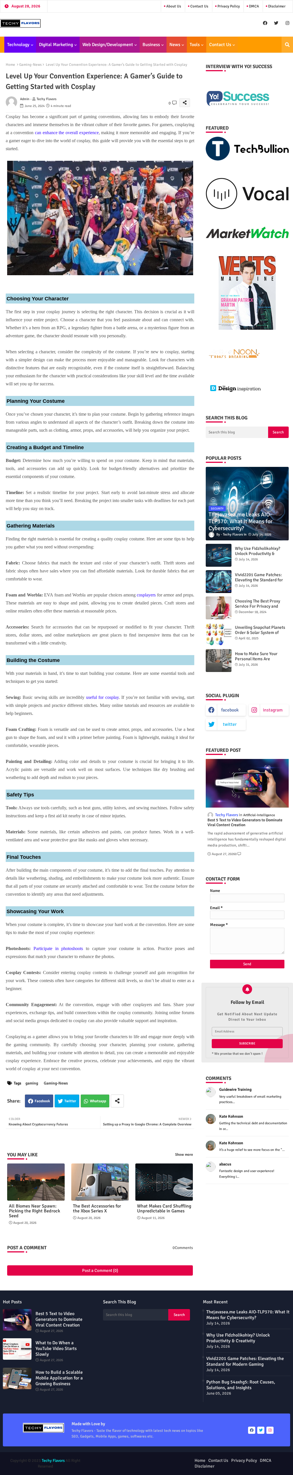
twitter (230, 724)
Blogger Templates (120, 1460)
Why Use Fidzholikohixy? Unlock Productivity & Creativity (257, 553)
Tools (195, 44)
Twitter (70, 1101)
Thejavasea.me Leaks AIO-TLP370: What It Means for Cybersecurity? (248, 1315)
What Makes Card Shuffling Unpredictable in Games (164, 1209)
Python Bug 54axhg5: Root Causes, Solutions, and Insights (240, 1385)
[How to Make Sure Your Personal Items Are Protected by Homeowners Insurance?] (218, 660)
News (174, 44)
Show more (184, 1154)
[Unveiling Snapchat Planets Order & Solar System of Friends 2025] (218, 634)
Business (151, 44)
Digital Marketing (56, 44)
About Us (173, 6)
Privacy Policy (228, 6)
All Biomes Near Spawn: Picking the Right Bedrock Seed (34, 1211)
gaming (31, 1083)
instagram (273, 710)
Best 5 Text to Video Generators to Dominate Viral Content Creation (244, 822)
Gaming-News (30, 64)
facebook (230, 710)
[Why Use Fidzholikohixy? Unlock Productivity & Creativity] (218, 555)
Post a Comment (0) (100, 1270)
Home (10, 64)
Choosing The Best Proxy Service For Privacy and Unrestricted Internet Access (261, 606)
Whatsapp (98, 1101)
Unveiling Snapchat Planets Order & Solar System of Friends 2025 (260, 632)
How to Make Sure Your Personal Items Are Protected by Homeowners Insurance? (259, 661)
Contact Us (198, 6)
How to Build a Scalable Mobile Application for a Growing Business (59, 1378)
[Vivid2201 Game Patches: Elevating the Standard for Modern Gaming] (218, 581)
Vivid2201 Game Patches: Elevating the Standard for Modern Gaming (259, 580)
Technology (18, 44)
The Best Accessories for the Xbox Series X (97, 1209)
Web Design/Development (107, 44)
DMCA (253, 6)
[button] (287, 44)
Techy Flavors (53, 1460)
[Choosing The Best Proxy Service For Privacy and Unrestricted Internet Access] (218, 607)
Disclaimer (276, 6)
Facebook (42, 1101)
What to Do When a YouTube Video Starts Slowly (56, 1348)
